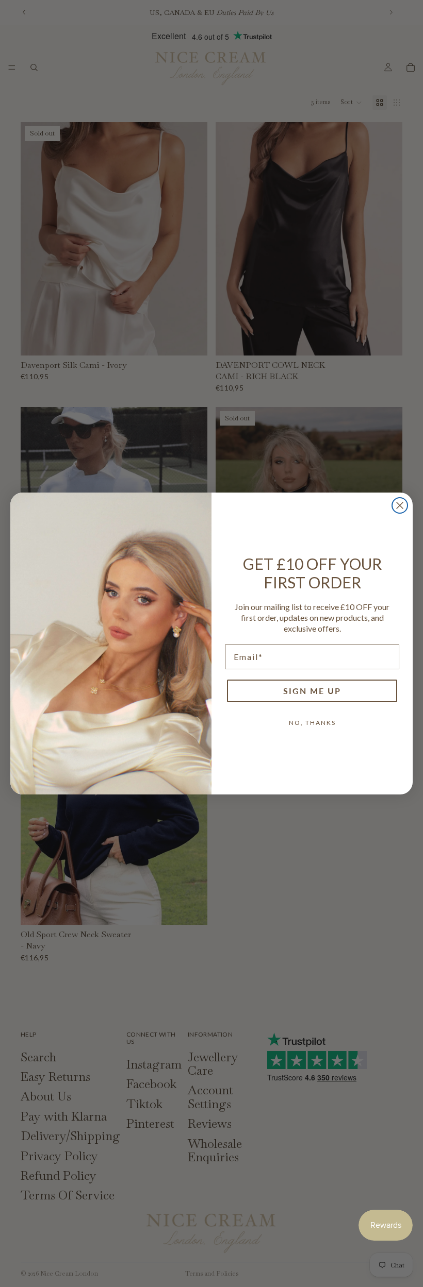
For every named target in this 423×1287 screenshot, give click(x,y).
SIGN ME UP (312, 691)
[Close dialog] (400, 505)
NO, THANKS (312, 722)
